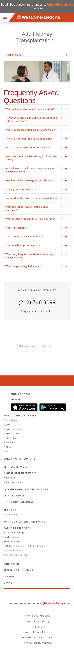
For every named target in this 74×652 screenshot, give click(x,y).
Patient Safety (10, 514)
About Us (10, 510)
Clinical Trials (14, 495)
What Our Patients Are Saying (24, 521)
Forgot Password (12, 433)
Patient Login (10, 420)
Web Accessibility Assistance (38, 642)
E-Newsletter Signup (14, 532)
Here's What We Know (18, 501)
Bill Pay (7, 447)
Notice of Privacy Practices (38, 632)
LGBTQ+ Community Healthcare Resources (25, 546)
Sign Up (7, 424)
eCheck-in (8, 442)
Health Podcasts (12, 541)
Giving (8, 582)
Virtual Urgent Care (13, 482)
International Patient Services (26, 489)
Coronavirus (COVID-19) (20, 458)
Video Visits (9, 477)
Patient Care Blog (12, 550)
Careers (9, 576)
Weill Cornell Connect (20, 415)
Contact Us (12, 564)
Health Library (11, 537)
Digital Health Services (20, 473)
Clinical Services (15, 466)
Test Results (10, 438)
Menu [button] (5, 17)
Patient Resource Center (16, 555)
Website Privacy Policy (38, 621)
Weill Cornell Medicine (37, 595)
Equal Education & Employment (38, 637)
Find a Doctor (21, 394)
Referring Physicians (18, 570)
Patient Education (17, 528)
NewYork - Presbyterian (37, 603)
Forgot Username (13, 429)
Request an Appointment (35, 311)
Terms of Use (38, 626)
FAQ (6, 451)
